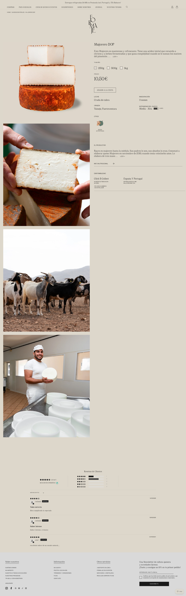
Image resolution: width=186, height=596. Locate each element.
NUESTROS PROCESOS (12, 576)
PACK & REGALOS (25, 7)
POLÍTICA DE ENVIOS (60, 570)
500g (114, 68)
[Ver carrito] (177, 7)
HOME (9, 12)
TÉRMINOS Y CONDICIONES (62, 573)
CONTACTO (57, 578)
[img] (34, 498)
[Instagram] (6, 588)
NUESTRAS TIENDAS (114, 7)
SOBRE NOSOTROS (84, 7)
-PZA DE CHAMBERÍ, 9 (100, 186)
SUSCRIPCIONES (67, 7)
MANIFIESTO (9, 570)
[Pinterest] (15, 588)
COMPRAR (10, 7)
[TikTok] (22, 588)
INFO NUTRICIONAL (101, 164)
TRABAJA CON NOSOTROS (13, 578)
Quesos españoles (18, 12)
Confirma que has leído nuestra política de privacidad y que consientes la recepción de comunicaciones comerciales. (160, 577)
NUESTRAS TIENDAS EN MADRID (16, 573)
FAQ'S (56, 576)
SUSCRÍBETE (154, 584)
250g (101, 68)
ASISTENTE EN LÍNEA (104, 568)
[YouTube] (19, 588)
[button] (81, 476)
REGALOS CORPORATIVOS (105, 576)
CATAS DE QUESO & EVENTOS (46, 7)
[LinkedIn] (26, 588)
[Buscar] (127, 7)
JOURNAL (98, 7)
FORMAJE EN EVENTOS (104, 570)
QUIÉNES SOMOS (10, 568)
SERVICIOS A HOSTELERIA (105, 573)
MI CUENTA (57, 568)
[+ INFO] (159, 107)
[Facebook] (11, 588)
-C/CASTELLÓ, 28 (99, 188)
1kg (126, 68)
